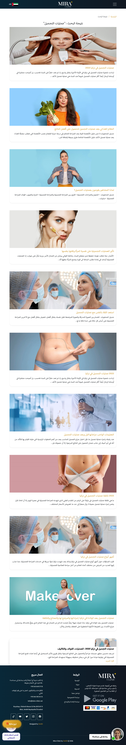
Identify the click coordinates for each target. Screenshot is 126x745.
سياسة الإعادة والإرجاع (72, 701)
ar (10, 4)
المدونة (77, 689)
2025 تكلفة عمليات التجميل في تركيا (97, 495)
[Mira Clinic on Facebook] (40, 717)
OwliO (40, 724)
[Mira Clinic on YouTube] (20, 717)
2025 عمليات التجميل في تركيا (99, 373)
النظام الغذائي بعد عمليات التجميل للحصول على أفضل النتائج (84, 129)
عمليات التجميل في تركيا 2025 (99, 68)
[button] (117, 734)
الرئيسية (77, 680)
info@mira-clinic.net (35, 701)
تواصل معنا (76, 693)
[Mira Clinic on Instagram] (33, 717)
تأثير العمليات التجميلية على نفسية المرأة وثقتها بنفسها (88, 251)
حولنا (78, 684)
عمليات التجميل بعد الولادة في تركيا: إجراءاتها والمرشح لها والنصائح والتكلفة (78, 618)
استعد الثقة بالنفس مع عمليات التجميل (95, 312)
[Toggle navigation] (114, 4)
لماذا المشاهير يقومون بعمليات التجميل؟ (94, 190)
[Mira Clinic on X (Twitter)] (26, 717)
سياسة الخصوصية (73, 697)
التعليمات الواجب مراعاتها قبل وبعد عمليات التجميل (89, 434)
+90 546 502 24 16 (36, 696)
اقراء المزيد (110, 661)
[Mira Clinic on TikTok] (13, 717)
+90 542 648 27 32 (36, 686)
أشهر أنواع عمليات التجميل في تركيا (97, 557)
